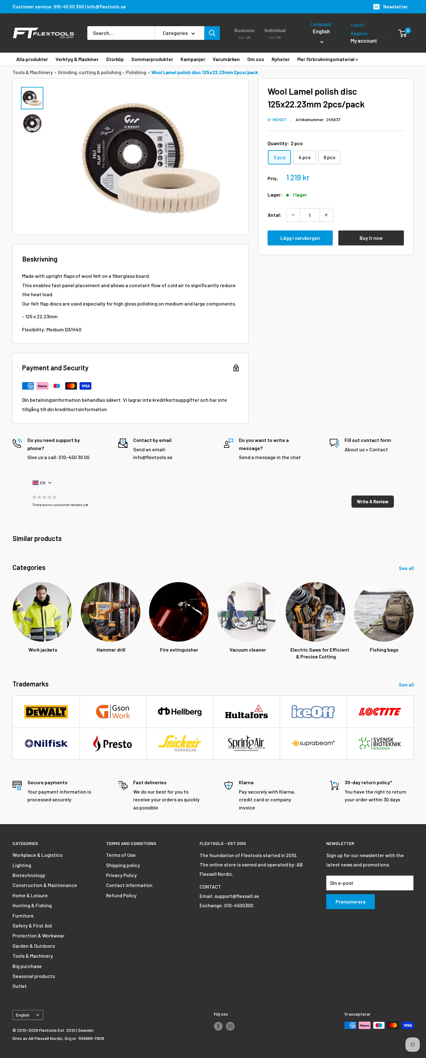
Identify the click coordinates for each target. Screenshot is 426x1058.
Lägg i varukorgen (300, 238)
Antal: (275, 215)
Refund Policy (121, 895)
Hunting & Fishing (32, 905)
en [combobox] (43, 482)
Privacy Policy (121, 875)
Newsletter (395, 6)
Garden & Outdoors (33, 946)
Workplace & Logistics (37, 855)
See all (407, 568)
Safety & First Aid (32, 925)
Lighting (21, 865)
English (22, 1015)
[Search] (212, 33)
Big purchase (27, 966)
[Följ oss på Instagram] (230, 1026)
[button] (372, 502)
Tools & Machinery (32, 72)
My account (364, 40)
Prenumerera (350, 901)
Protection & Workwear (38, 935)
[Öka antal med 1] (326, 214)
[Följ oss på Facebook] (218, 1026)
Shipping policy (123, 865)
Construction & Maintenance (44, 885)
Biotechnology (28, 875)
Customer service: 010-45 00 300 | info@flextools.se (69, 6)
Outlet (19, 986)
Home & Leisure (30, 895)
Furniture (23, 915)
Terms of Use (121, 855)
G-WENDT (277, 119)
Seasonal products (33, 976)
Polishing (136, 72)
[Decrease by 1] (293, 214)
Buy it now (371, 238)
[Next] (413, 614)
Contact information (129, 885)
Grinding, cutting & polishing (89, 72)
